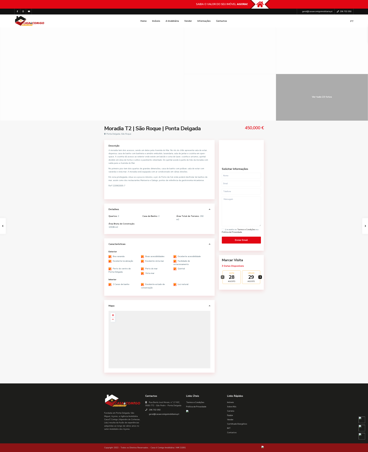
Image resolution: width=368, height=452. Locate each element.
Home (143, 21)
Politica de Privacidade (232, 232)
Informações (204, 21)
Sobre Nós (231, 406)
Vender (188, 21)
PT (352, 21)
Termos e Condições (246, 229)
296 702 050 (345, 11)
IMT (229, 428)
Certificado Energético (237, 424)
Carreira (230, 411)
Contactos (221, 21)
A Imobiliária (172, 21)
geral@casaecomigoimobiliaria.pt (317, 11)
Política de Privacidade (196, 406)
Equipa (230, 415)
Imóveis (156, 21)
